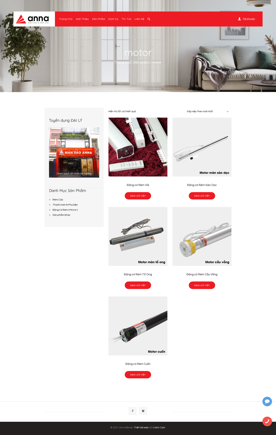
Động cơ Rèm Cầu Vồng (202, 274)
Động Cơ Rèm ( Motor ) (65, 210)
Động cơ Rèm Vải (138, 185)
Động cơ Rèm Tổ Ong (138, 274)
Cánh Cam (159, 427)
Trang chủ (122, 62)
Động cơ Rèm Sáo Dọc (202, 185)
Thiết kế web (141, 427)
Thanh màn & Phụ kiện (65, 204)
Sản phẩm (141, 62)
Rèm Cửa (58, 199)
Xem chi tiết (138, 196)
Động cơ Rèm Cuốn (138, 363)
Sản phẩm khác (62, 215)
